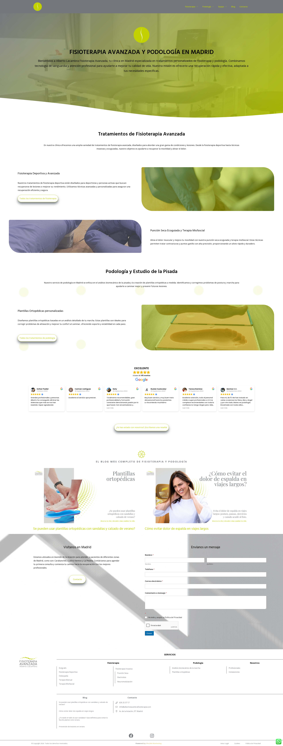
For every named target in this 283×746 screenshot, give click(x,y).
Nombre (148, 564)
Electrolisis (121, 677)
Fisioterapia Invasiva (124, 669)
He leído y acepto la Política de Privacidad (165, 617)
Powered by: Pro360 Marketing (149, 743)
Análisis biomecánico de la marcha (186, 668)
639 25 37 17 (124, 702)
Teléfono (150, 569)
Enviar (149, 633)
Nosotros (254, 663)
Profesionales (234, 668)
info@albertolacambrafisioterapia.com (135, 707)
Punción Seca (122, 673)
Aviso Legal (225, 743)
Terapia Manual (65, 680)
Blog (233, 6)
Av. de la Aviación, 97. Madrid (131, 711)
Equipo (221, 6)
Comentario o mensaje (156, 593)
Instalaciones (234, 672)
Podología (207, 6)
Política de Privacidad (253, 743)
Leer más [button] (148, 408)
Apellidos (210, 564)
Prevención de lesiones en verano (72, 726)
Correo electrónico (154, 581)
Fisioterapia (190, 6)
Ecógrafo (62, 668)
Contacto (244, 6)
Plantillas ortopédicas (181, 672)
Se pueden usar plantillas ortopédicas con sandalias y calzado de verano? (84, 528)
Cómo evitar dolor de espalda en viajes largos (176, 528)
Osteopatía (63, 676)
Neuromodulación (124, 681)
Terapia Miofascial (66, 684)
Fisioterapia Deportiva (68, 672)
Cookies (237, 743)
